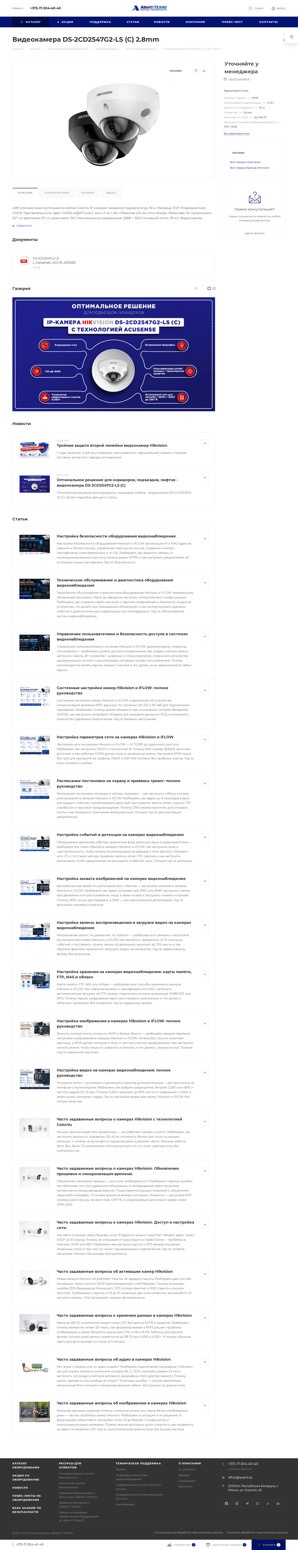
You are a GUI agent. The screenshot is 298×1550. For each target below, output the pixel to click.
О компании (190, 1463)
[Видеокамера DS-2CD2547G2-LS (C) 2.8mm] (114, 124)
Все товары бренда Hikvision (250, 167)
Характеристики (57, 192)
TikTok (268, 1503)
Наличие (87, 192)
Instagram (237, 1503)
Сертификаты (125, 1504)
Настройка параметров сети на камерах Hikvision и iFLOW (115, 737)
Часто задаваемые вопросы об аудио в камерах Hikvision (114, 1359)
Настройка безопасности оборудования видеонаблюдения (116, 536)
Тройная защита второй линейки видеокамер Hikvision (112, 445)
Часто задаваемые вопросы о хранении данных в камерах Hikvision (124, 1315)
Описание (24, 192)
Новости (20, 1487)
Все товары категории (245, 162)
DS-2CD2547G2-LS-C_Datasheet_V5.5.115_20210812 (54, 260)
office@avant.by (240, 1477)
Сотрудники (187, 1480)
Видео (111, 192)
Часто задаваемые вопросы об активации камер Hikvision (115, 1271)
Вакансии (185, 1486)
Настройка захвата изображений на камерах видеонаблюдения (121, 878)
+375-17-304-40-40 (45, 8)
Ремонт (121, 1469)
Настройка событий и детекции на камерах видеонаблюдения (120, 835)
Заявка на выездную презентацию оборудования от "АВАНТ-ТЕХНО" (79, 1516)
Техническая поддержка (138, 1463)
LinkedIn (278, 1503)
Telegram (247, 1503)
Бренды (184, 1475)
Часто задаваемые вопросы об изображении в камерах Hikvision (121, 1403)
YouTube (257, 1503)
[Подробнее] (205, 443)
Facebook (226, 1503)
